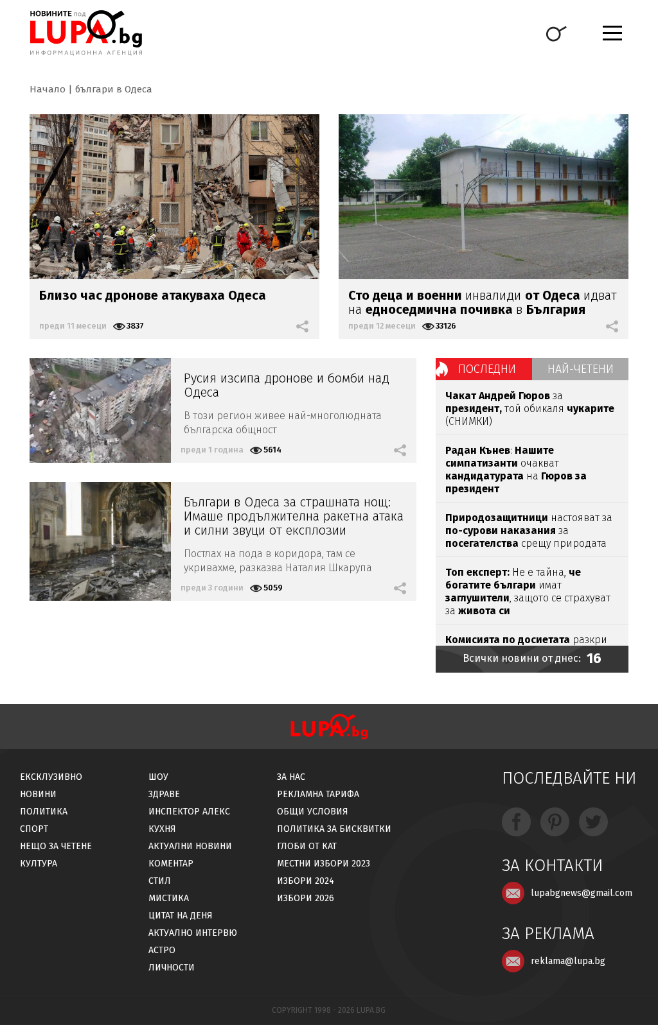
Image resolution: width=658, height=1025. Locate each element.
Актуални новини (190, 846)
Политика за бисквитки (334, 828)
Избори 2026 (305, 898)
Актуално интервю (192, 932)
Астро (161, 950)
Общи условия (312, 811)
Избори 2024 (305, 880)
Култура (38, 863)
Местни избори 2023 (323, 863)
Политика (43, 811)
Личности (171, 967)
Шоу (158, 776)
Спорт (34, 828)
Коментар (170, 863)
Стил (159, 880)
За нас (291, 776)
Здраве (164, 794)
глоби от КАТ (307, 846)
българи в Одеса (113, 89)
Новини (38, 794)
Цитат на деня (180, 915)
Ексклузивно (51, 776)
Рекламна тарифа (318, 794)
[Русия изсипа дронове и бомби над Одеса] (100, 410)
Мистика (168, 898)
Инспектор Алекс (189, 811)
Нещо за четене (56, 846)
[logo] (86, 33)
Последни (487, 369)
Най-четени (580, 369)
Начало (48, 89)
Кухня (162, 828)
